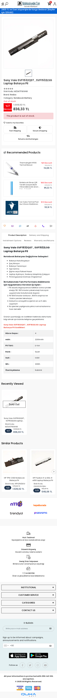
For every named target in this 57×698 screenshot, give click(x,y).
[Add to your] (28, 226)
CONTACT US (28, 610)
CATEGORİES (28, 602)
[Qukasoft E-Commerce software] (28, 695)
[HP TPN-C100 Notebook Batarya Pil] (14, 462)
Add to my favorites (15, 122)
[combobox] (6, 645)
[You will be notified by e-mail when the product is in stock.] (36, 226)
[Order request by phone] (44, 226)
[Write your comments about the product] (20, 226)
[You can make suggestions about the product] (51, 226)
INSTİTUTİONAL (28, 587)
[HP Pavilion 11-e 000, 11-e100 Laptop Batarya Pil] (42, 462)
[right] (54, 471)
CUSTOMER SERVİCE (28, 595)
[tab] (17, 235)
